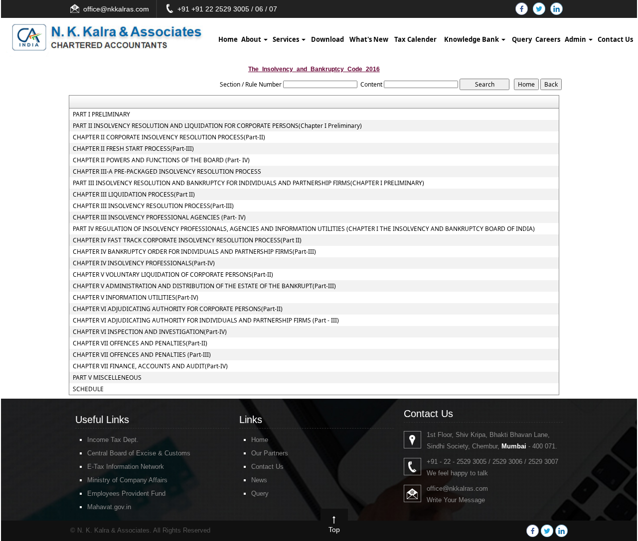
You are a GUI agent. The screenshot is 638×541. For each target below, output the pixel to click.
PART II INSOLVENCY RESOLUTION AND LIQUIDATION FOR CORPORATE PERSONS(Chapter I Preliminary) (217, 126)
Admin (576, 39)
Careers (547, 39)
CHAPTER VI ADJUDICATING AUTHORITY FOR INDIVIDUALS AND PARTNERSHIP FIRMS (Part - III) (206, 321)
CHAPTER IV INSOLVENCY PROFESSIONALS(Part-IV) (144, 263)
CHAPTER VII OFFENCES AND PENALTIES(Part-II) (140, 343)
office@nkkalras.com (116, 9)
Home (228, 39)
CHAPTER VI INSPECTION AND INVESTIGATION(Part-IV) (150, 332)
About (252, 39)
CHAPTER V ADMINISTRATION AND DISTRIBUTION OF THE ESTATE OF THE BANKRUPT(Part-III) (204, 286)
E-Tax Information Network (125, 466)
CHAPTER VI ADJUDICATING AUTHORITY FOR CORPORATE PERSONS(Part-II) (178, 309)
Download (327, 39)
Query (522, 39)
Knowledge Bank (472, 39)
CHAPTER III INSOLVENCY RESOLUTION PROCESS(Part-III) (153, 206)
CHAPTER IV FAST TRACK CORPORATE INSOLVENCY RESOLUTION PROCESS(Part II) (187, 240)
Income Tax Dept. (113, 439)
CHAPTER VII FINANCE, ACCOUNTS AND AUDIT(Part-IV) (150, 366)
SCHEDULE (88, 389)
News (259, 480)
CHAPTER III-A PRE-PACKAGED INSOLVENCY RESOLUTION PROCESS (167, 172)
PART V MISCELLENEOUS (107, 378)
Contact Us (615, 39)
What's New (368, 39)
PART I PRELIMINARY (101, 114)
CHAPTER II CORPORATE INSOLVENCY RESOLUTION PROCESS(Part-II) (169, 137)
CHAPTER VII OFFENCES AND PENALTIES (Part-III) (142, 355)
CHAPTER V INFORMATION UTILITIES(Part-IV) (135, 298)
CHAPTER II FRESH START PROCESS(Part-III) (133, 149)
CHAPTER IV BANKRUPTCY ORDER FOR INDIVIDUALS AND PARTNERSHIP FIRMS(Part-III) (194, 252)
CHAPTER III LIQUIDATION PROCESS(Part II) (134, 195)
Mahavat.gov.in (109, 507)
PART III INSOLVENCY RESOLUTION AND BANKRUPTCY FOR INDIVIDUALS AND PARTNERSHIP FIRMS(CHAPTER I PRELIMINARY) (248, 183)
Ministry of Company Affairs (127, 480)
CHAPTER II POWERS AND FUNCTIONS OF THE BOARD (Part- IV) (161, 160)
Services (287, 39)
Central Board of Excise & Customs (138, 453)
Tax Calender (415, 39)
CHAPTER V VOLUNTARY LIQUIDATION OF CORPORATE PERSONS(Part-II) (173, 275)
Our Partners (269, 453)
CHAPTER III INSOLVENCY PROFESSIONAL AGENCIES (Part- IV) (159, 217)
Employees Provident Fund (126, 493)
